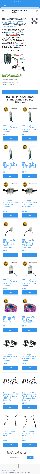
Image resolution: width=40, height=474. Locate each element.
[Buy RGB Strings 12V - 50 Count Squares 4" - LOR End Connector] (10, 189)
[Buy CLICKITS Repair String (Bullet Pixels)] (10, 420)
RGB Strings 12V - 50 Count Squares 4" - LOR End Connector (10, 204)
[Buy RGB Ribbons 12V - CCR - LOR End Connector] (10, 305)
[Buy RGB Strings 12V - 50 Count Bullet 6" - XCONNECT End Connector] (29, 151)
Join (30, 457)
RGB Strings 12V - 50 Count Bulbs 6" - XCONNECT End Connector (29, 282)
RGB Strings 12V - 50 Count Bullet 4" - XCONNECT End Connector (29, 128)
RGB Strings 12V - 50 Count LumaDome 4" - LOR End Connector (9, 244)
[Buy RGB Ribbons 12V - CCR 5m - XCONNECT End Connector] (29, 305)
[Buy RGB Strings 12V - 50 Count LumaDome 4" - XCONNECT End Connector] (29, 228)
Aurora (14, 23)
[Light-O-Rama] (19, 11)
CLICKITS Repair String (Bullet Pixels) (9, 434)
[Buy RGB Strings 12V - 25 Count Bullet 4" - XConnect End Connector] (29, 343)
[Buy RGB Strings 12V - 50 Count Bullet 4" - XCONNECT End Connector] (29, 114)
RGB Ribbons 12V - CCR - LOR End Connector (10, 319)
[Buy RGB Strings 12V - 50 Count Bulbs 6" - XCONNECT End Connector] (29, 268)
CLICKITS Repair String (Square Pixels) (28, 434)
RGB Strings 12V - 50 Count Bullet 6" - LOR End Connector (10, 166)
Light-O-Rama (6, 470)
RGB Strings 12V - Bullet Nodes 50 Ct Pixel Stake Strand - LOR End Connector (10, 396)
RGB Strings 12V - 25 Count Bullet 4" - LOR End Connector (10, 358)
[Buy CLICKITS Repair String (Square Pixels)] (29, 420)
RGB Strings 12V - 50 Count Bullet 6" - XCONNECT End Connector (29, 166)
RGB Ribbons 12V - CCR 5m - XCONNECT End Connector (29, 320)
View (10, 255)
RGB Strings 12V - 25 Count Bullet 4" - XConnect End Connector (29, 358)
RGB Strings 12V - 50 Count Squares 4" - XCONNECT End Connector (29, 204)
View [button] (10, 138)
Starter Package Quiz (20, 2)
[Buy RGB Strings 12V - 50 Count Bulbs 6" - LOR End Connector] (10, 268)
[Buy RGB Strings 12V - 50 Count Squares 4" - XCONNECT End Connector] (29, 189)
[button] (36, 11)
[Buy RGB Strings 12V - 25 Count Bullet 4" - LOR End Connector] (10, 343)
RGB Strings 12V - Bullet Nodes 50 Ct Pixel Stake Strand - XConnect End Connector (29, 396)
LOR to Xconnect (16, 42)
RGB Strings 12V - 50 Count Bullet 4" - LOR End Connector (10, 128)
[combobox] (18, 5)
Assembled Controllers (14, 32)
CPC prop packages (10, 45)
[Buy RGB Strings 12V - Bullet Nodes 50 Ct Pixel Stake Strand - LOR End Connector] (10, 381)
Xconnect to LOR (8, 44)
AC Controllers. (11, 26)
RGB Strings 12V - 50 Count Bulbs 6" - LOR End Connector (10, 282)
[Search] (37, 5)
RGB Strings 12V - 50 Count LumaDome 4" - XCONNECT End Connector (29, 244)
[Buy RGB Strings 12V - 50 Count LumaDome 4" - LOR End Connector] (10, 228)
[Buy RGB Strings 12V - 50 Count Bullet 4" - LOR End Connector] (10, 114)
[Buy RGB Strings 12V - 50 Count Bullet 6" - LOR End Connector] (10, 151)
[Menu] (3, 11)
